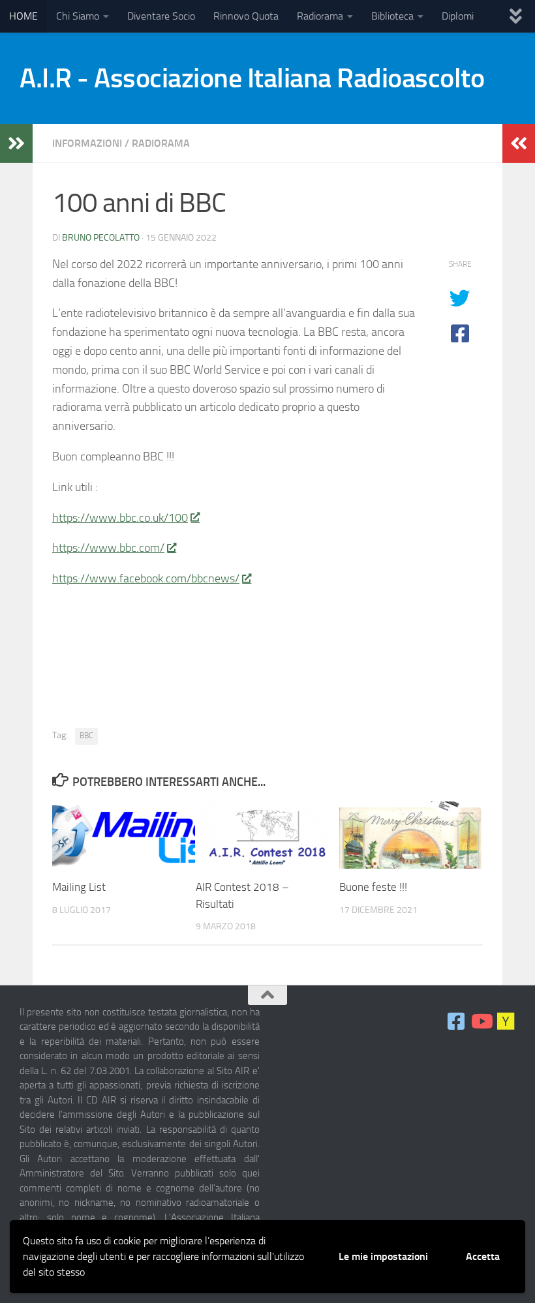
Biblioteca (392, 16)
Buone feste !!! (373, 886)
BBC (86, 735)
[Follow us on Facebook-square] (456, 1021)
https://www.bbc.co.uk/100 (120, 518)
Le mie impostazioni (383, 1256)
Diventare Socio (161, 16)
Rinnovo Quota (246, 16)
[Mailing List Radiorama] (505, 1021)
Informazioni (87, 143)
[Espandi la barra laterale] (16, 143)
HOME (23, 16)
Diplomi (458, 16)
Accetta (483, 1256)
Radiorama (320, 16)
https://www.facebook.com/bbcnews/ (145, 578)
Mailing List (79, 886)
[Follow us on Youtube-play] (481, 1021)
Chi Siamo (77, 16)
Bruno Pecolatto (101, 237)
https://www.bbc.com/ (108, 548)
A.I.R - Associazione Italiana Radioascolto (252, 78)
